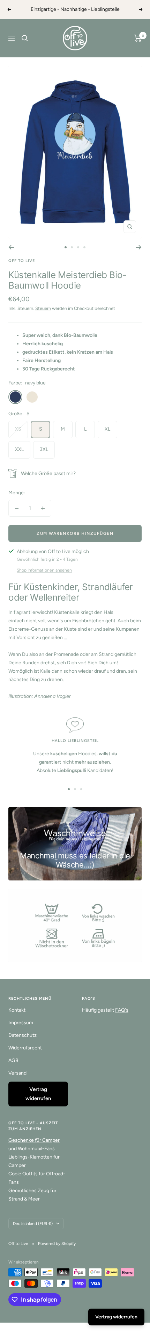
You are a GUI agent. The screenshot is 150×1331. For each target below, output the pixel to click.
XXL (19, 449)
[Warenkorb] (138, 38)
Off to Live (21, 261)
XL (107, 429)
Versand (17, 1073)
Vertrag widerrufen (38, 1094)
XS (18, 429)
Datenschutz (22, 1035)
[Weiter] (139, 247)
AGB (13, 1060)
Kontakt (16, 1010)
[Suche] (25, 38)
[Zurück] (11, 247)
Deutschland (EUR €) (33, 1223)
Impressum (20, 1023)
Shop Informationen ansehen (44, 570)
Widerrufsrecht (25, 1048)
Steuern (43, 308)
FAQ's (121, 1010)
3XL (44, 449)
